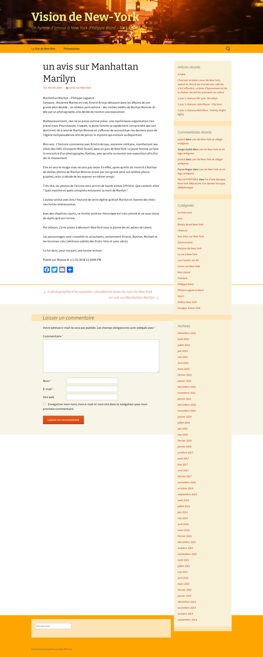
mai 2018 (183, 434)
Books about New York (191, 224)
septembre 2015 (187, 554)
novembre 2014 (187, 607)
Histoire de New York (190, 248)
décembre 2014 (187, 601)
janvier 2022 (184, 381)
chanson (182, 230)
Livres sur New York (80, 87)
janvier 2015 (184, 595)
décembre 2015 (187, 542)
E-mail (48, 389)
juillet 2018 (184, 422)
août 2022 (183, 339)
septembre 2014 (187, 619)
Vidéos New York (187, 302)
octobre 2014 (185, 613)
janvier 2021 (184, 398)
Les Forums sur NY (188, 260)
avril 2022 (183, 363)
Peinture (183, 278)
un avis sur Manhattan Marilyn (134, 297)
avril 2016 (183, 524)
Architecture (185, 212)
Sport (181, 296)
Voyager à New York (189, 308)
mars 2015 (183, 584)
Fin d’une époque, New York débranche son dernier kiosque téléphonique (202, 183)
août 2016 (183, 500)
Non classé (184, 272)
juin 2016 (183, 512)
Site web (48, 397)
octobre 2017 (185, 452)
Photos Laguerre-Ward (191, 290)
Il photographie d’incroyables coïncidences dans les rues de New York (97, 291)
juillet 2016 (184, 506)
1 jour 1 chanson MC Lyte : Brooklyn (198, 98)
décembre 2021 (187, 386)
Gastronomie (185, 242)
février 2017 (185, 476)
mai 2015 (183, 572)
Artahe (181, 74)
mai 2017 (183, 464)
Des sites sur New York (191, 236)
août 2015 (183, 560)
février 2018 (185, 440)
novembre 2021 (187, 392)
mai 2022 (183, 357)
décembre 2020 (187, 404)
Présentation (72, 48)
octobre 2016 (185, 488)
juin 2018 (183, 428)
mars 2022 (183, 369)
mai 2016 (183, 518)
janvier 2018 (184, 446)
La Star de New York (43, 48)
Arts (180, 218)
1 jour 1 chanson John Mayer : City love (200, 104)
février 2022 (185, 375)
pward (181, 139)
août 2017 (183, 458)
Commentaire (53, 336)
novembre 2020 (187, 410)
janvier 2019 (184, 416)
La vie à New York (187, 254)
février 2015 (185, 590)
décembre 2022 (187, 333)
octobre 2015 (185, 548)
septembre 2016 (187, 494)
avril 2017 (183, 470)
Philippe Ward (185, 284)
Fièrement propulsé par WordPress (51, 649)
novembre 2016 (187, 482)
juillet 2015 (184, 566)
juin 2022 (183, 351)
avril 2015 (183, 578)
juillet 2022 (184, 345)
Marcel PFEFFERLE (188, 179)
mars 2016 (183, 530)
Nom (47, 381)
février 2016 (185, 536)
